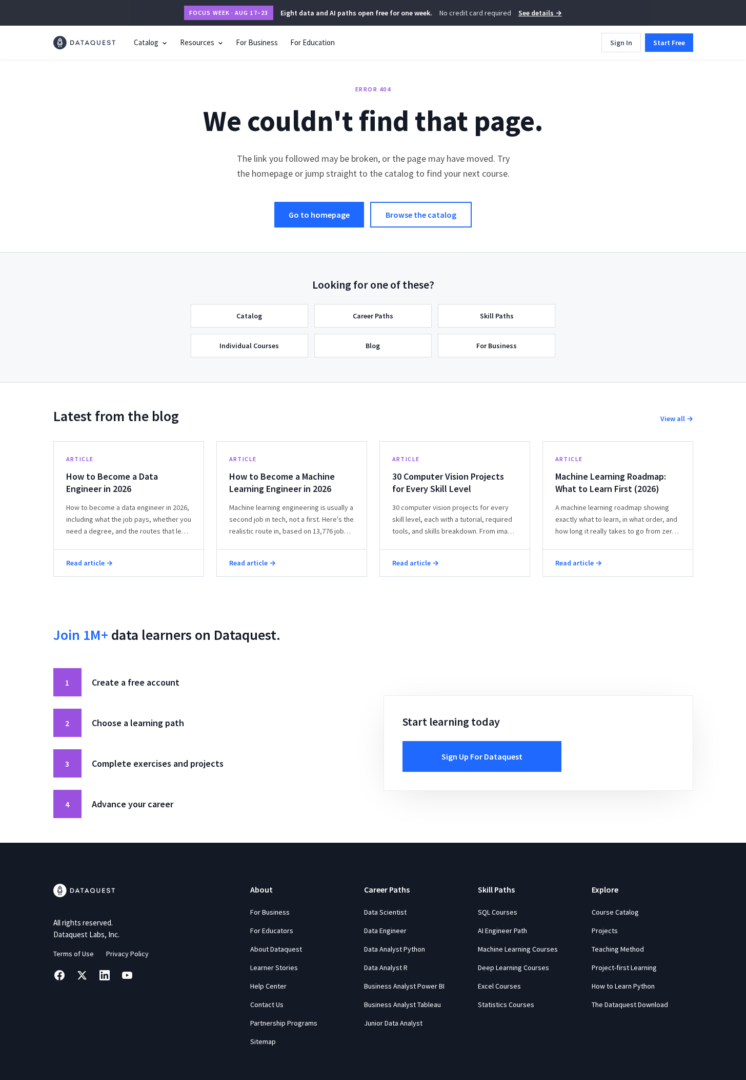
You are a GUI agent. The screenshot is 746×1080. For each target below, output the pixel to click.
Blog (373, 345)
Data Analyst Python (394, 949)
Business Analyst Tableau (402, 1004)
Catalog (146, 42)
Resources (197, 42)
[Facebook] (59, 975)
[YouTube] (127, 975)
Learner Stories (274, 967)
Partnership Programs (283, 1023)
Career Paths (373, 315)
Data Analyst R (386, 967)
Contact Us (267, 1004)
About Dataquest (276, 949)
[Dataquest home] (84, 42)
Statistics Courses (506, 1004)
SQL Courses (497, 912)
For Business (257, 42)
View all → (676, 418)
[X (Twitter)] (82, 975)
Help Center (268, 986)
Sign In (621, 42)
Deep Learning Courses (513, 967)
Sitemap (263, 1041)
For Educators (271, 930)
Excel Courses (499, 986)
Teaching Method (618, 949)
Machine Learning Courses (518, 949)
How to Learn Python (623, 986)
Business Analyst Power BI (404, 986)
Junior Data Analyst (393, 1023)
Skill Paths (497, 315)
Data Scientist (385, 912)
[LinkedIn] (104, 975)
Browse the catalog (421, 215)
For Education (312, 42)
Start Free (669, 42)
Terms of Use (73, 953)
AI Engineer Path (502, 930)
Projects (605, 930)
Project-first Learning (624, 967)
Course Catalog (615, 912)
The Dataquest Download (630, 1004)
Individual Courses (249, 345)
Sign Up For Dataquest (481, 756)
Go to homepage (319, 215)
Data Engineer (385, 930)
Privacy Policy (127, 953)
